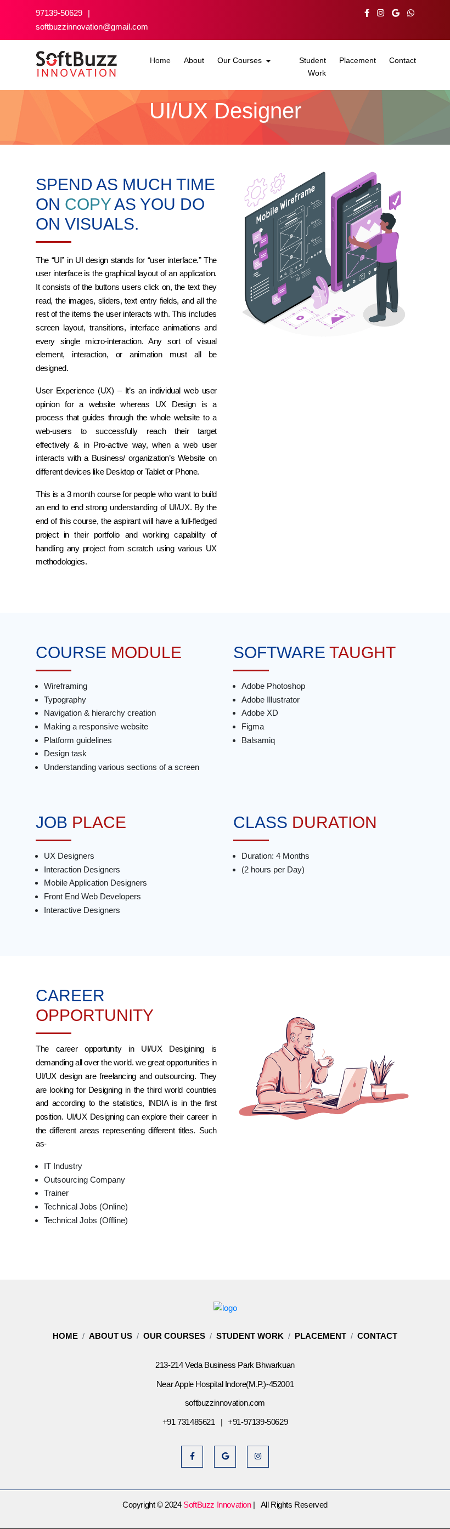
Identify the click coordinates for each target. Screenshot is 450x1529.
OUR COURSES (174, 1335)
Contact (402, 60)
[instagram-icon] (383, 13)
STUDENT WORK (250, 1335)
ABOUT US (110, 1335)
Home (160, 60)
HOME (65, 1335)
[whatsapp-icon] (410, 13)
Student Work (312, 66)
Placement (357, 60)
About (194, 60)
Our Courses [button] (240, 60)
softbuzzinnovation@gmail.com (92, 26)
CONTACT (377, 1335)
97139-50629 (59, 13)
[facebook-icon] (369, 13)
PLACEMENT (320, 1335)
